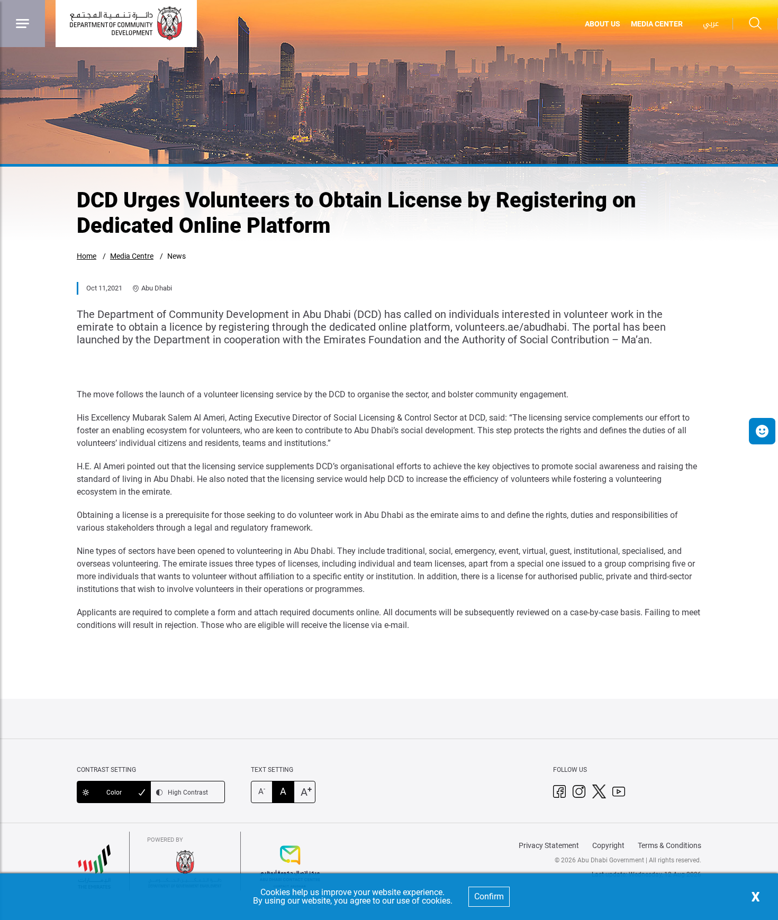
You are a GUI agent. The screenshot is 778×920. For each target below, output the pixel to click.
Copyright (608, 845)
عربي (711, 23)
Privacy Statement (549, 845)
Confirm (489, 896)
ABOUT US (602, 24)
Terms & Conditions (669, 845)
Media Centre (131, 256)
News (176, 256)
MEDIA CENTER (657, 24)
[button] (762, 431)
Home (86, 256)
